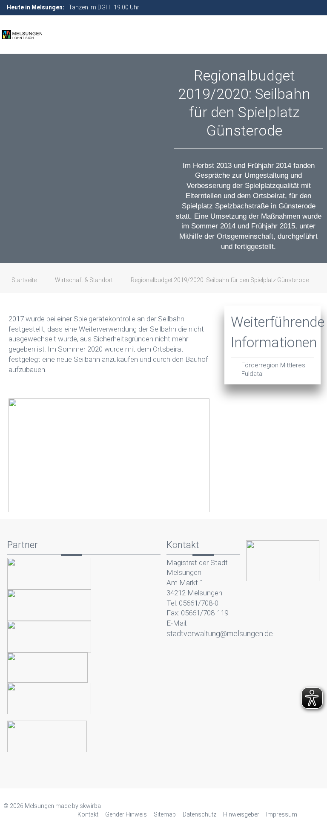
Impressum (281, 814)
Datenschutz (199, 814)
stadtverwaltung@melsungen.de (219, 633)
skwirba (90, 805)
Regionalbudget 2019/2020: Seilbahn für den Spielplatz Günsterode (220, 280)
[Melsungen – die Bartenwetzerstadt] (22, 34)
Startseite (24, 280)
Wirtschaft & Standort (84, 280)
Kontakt (87, 814)
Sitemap (165, 814)
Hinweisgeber (241, 814)
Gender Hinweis (126, 814)
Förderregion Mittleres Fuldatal (273, 369)
